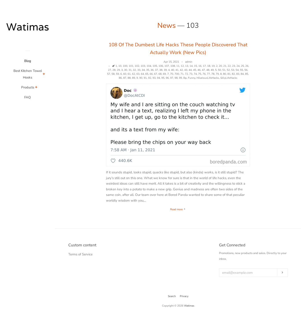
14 (191, 66)
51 (223, 70)
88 (129, 78)
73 (190, 74)
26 (246, 66)
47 (203, 70)
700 (177, 74)
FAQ (27, 97)
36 (152, 70)
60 (124, 74)
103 (143, 66)
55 (241, 70)
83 (237, 74)
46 (199, 70)
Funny (191, 78)
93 (154, 78)
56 (245, 70)
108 (172, 66)
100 (125, 66)
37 (156, 70)
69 (164, 74)
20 (220, 66)
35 (147, 70)
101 (131, 66)
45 (194, 70)
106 (160, 66)
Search (172, 296)
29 (118, 70)
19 (213, 66)
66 (151, 74)
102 (137, 66)
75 (199, 74)
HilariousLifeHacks (208, 78)
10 (119, 66)
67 (155, 74)
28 (113, 70)
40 (172, 70)
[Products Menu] (36, 88)
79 (217, 74)
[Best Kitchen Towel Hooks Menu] (44, 74)
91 (145, 78)
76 (204, 74)
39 (165, 70)
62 (133, 74)
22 (229, 66)
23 (233, 66)
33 (138, 70)
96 (167, 78)
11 (177, 66)
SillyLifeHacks (228, 78)
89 (133, 78)
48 (207, 70)
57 (108, 74)
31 (130, 70)
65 (146, 74)
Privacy (184, 296)
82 (233, 74)
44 (190, 70)
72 (186, 74)
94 (158, 78)
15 (195, 66)
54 (237, 70)
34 (143, 70)
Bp (185, 78)
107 (166, 66)
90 (140, 78)
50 (219, 70)
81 (228, 74)
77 (208, 74)
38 (160, 70)
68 (160, 74)
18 (208, 66)
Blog (27, 61)
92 (149, 78)
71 (182, 74)
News (166, 25)
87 (124, 78)
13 (186, 66)
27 (109, 70)
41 (176, 70)
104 (149, 66)
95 (162, 78)
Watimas (189, 305)
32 (134, 70)
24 (238, 66)
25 (242, 66)
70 (171, 74)
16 (199, 66)
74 (195, 74)
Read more (176, 209)
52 (228, 70)
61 (129, 74)
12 (182, 66)
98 (176, 78)
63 (137, 74)
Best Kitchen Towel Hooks (27, 74)
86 (120, 78)
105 (154, 66)
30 (125, 70)
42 (181, 70)
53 (232, 70)
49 (212, 70)
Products (27, 87)
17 (204, 66)
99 (180, 78)
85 (246, 74)
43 (185, 70)
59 (117, 74)
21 (224, 66)
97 (171, 78)
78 (212, 74)
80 (224, 74)
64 (142, 74)
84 (242, 74)
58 (113, 74)
